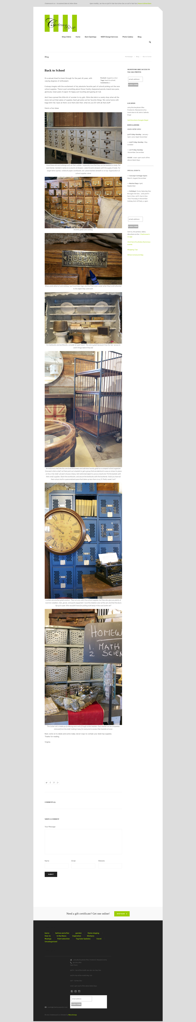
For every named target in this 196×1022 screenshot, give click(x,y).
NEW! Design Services (109, 37)
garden (78, 933)
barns (47, 933)
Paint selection (63, 939)
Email (73, 861)
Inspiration (76, 936)
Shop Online (66, 37)
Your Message (50, 827)
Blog (139, 37)
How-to (48, 936)
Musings (48, 939)
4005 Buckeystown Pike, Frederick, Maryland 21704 (90, 960)
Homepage (129, 56)
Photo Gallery (127, 37)
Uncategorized (51, 942)
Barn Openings (90, 37)
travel (99, 939)
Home (78, 37)
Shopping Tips (132, 250)
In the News (61, 936)
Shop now (121, 914)
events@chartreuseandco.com (57, 1007)
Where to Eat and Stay (135, 255)
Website (101, 861)
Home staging (93, 933)
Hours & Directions (144, 3)
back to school (110, 80)
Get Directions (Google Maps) (137, 120)
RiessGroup (72, 1015)
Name (47, 861)
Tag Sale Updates (83, 939)
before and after (62, 933)
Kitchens (90, 936)
